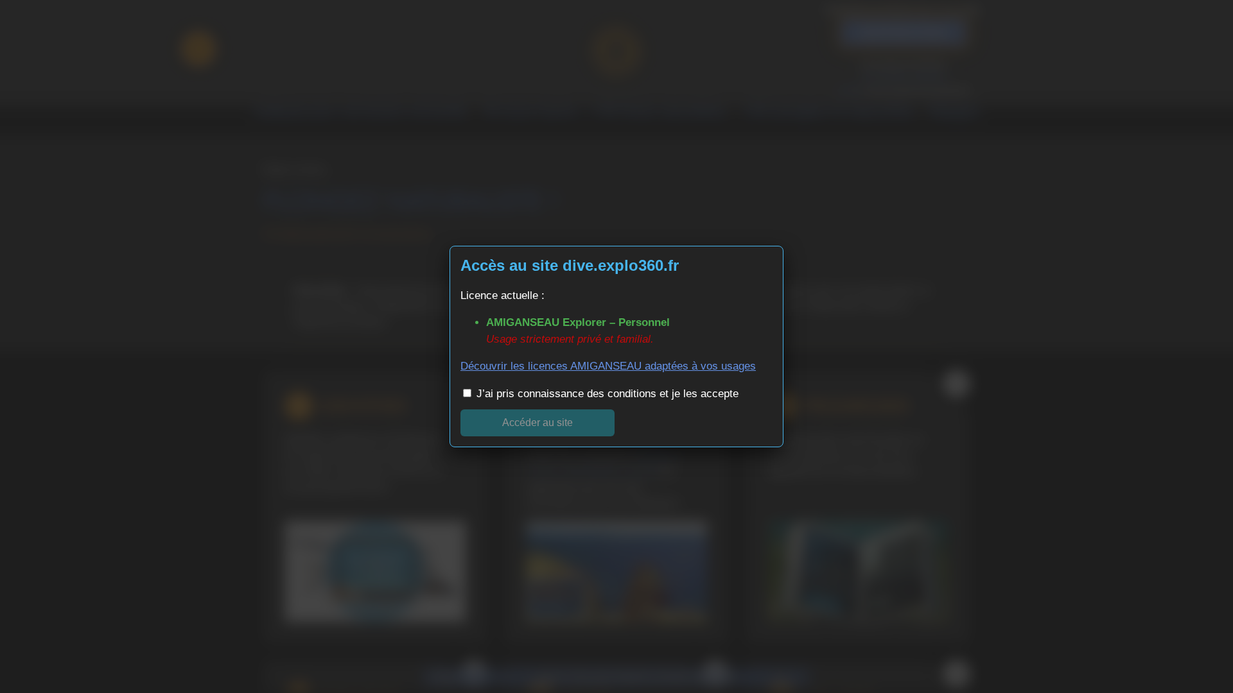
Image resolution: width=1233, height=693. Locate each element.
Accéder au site (537, 422)
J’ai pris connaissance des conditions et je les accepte (606, 394)
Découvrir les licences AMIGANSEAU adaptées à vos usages (608, 366)
